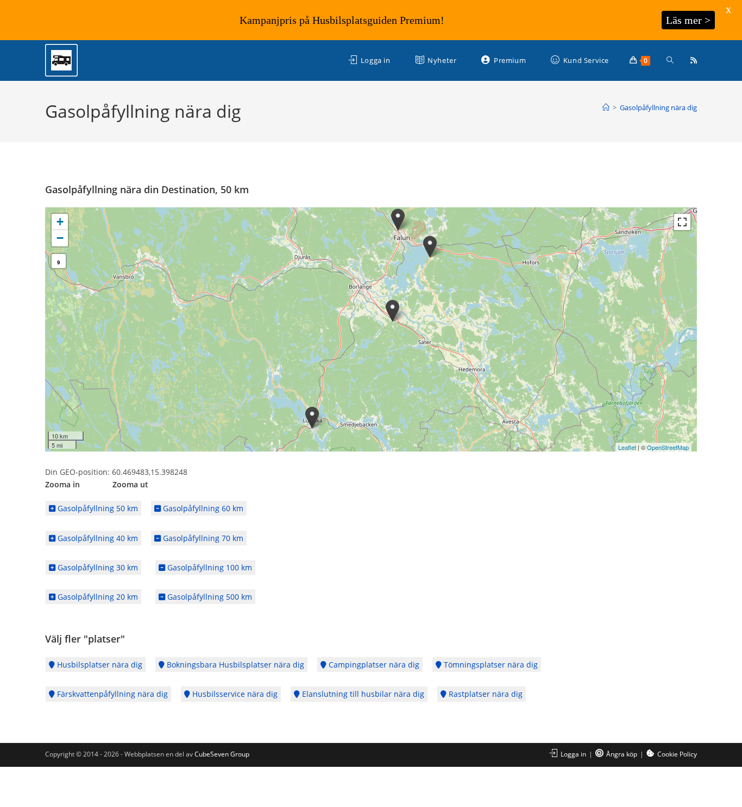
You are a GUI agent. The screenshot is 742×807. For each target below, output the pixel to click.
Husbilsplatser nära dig (98, 664)
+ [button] (60, 221)
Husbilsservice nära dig (234, 694)
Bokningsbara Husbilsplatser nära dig (234, 664)
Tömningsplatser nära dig (490, 664)
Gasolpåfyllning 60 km (202, 508)
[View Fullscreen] (682, 222)
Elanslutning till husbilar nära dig (362, 694)
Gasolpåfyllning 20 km (96, 597)
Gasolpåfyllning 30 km (96, 567)
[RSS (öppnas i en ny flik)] (693, 60)
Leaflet (627, 447)
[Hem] (605, 107)
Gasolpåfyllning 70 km (202, 538)
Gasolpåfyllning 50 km (96, 508)
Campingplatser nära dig (372, 664)
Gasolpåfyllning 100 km (208, 567)
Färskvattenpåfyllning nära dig (111, 694)
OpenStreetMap (668, 447)
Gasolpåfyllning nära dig (658, 107)
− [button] (60, 238)
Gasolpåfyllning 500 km (208, 597)
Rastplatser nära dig (485, 694)
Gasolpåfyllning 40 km (96, 538)
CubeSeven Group (221, 754)
